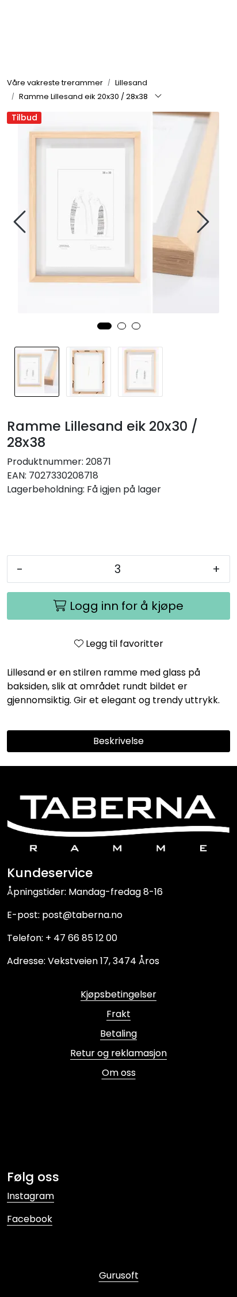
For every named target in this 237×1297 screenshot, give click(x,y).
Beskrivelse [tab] (118, 741)
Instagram (30, 1196)
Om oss (119, 1072)
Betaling (118, 1033)
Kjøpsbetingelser (118, 994)
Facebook (29, 1219)
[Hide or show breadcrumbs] (158, 96)
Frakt (118, 1014)
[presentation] (21, 222)
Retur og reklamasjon (118, 1053)
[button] (104, 326)
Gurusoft (119, 1275)
